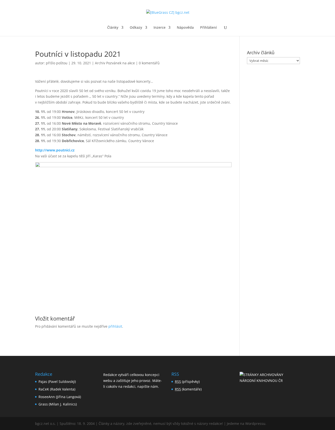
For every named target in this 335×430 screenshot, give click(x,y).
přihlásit (115, 326)
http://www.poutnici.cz (55, 150)
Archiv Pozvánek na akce (115, 63)
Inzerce (160, 28)
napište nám (147, 386)
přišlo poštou (56, 63)
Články (112, 28)
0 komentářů (149, 63)
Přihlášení (208, 28)
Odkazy (136, 28)
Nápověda (185, 28)
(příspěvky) (187, 381)
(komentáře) (188, 389)
